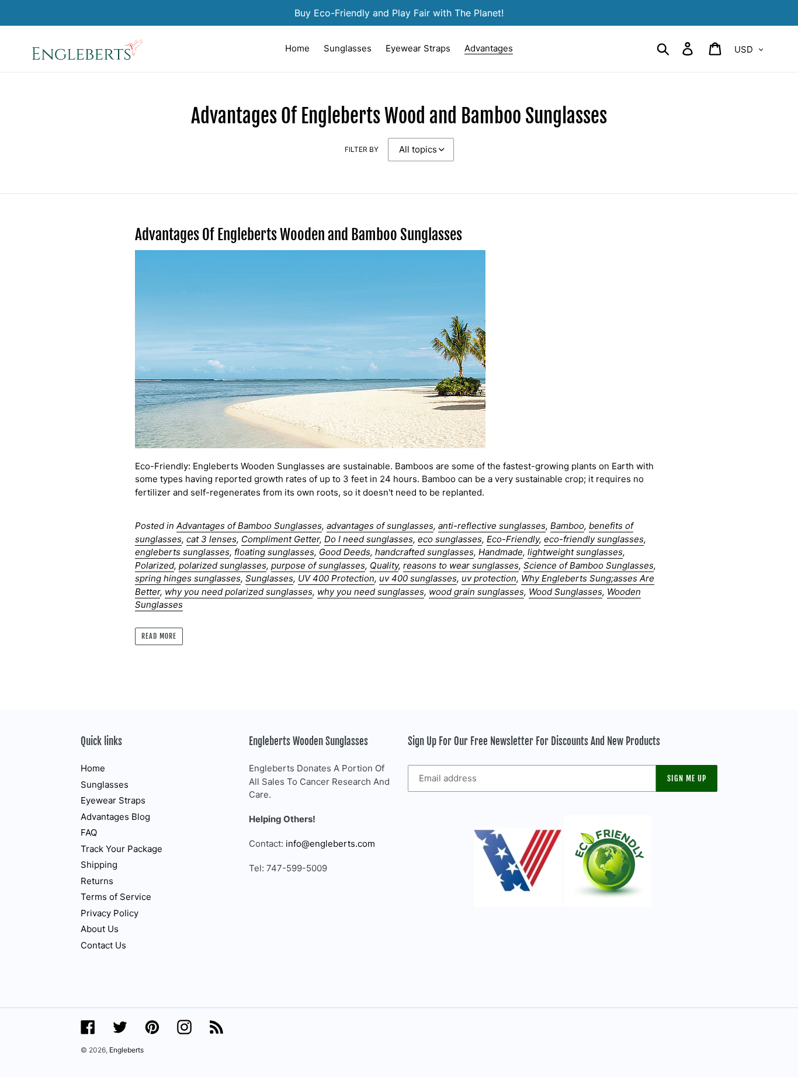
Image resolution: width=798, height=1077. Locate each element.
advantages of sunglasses (380, 525)
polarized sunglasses (222, 565)
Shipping (99, 864)
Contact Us (103, 945)
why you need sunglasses (370, 591)
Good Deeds (344, 551)
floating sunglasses (274, 551)
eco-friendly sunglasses (594, 539)
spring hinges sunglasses (188, 578)
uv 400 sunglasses (418, 578)
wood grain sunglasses (476, 591)
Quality (384, 565)
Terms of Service (116, 896)
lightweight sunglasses (575, 551)
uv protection (489, 578)
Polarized (154, 565)
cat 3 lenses (211, 539)
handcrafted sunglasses (424, 551)
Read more (158, 636)
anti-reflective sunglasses (492, 525)
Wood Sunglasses (565, 591)
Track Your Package (121, 848)
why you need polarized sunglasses (239, 591)
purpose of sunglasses (318, 565)
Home (93, 768)
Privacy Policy (109, 913)
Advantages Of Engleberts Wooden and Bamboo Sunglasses (298, 235)
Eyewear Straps (113, 800)
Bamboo (567, 525)
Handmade (500, 551)
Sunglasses (269, 578)
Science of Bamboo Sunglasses (588, 565)
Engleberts (126, 1049)
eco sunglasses (450, 539)
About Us (100, 928)
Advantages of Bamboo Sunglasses (249, 525)
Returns (97, 880)
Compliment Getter (280, 539)
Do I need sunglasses (368, 539)
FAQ (89, 832)
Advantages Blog (115, 816)
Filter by (362, 149)
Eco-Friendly (513, 539)
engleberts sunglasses (182, 551)
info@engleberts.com (330, 843)
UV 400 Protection (336, 578)
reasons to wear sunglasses (461, 565)
